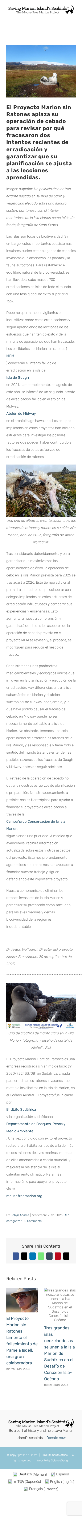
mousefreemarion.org (24, 1196)
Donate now (56, 1438)
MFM (10, 356)
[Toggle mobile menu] (74, 17)
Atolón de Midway (21, 413)
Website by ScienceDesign (53, 1460)
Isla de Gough (17, 377)
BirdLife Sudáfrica (21, 1109)
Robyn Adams (20, 1215)
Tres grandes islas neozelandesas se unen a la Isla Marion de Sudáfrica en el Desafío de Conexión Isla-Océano (59, 1353)
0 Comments (33, 1221)
